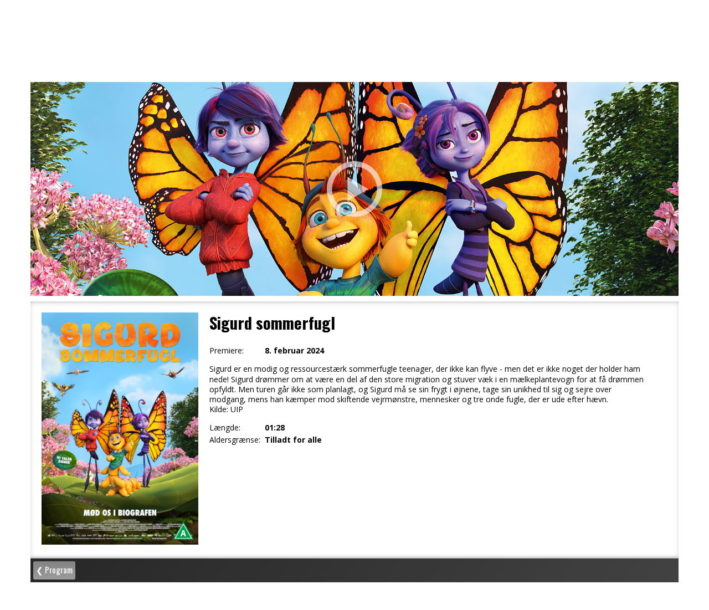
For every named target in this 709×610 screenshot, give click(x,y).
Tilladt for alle (293, 440)
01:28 (275, 428)
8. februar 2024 (294, 351)
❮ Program (54, 569)
